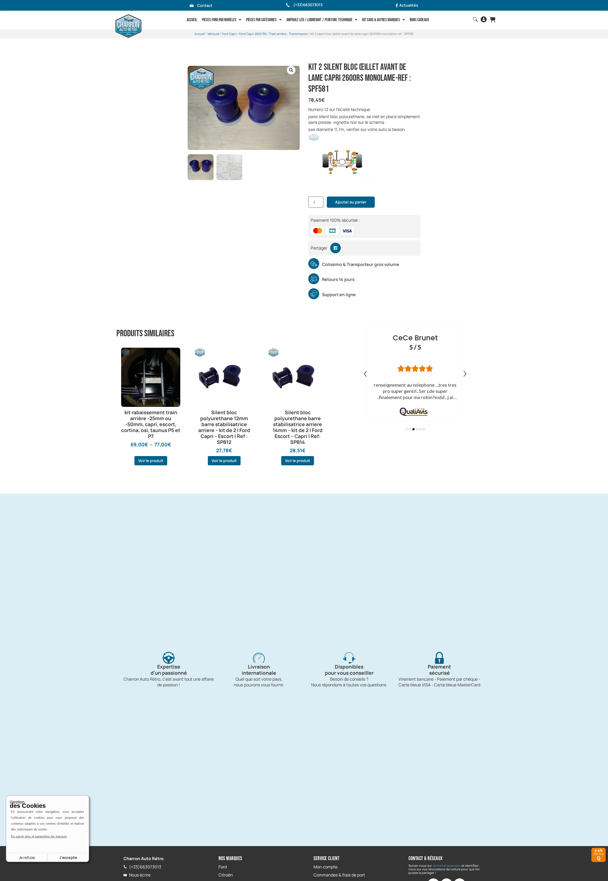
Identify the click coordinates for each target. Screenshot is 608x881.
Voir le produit (150, 460)
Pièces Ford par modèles (219, 19)
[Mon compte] (484, 19)
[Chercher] (475, 19)
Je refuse (27, 857)
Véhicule (213, 34)
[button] (291, 70)
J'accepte (68, 857)
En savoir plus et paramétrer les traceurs (39, 836)
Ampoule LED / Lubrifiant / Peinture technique (319, 19)
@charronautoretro (447, 865)
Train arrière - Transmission (288, 34)
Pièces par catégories (261, 19)
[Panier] (492, 19)
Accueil (192, 19)
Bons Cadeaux (419, 19)
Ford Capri (229, 34)
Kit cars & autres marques (381, 19)
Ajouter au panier (350, 202)
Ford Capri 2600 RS (252, 34)
